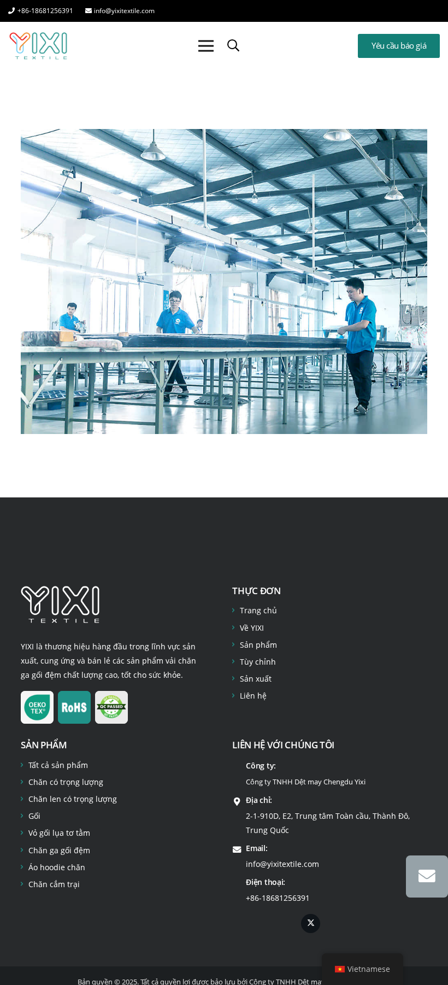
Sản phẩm (258, 645)
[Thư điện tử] (427, 876)
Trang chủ (258, 610)
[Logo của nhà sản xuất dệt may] (38, 46)
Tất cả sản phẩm (58, 765)
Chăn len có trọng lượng (72, 799)
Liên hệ (253, 695)
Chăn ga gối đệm (59, 850)
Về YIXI (252, 628)
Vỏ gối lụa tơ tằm (59, 833)
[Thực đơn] (206, 46)
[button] (233, 45)
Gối (34, 816)
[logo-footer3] (60, 604)
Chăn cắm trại (54, 884)
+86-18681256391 (278, 898)
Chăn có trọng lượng (65, 782)
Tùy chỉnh (258, 661)
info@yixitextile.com (282, 864)
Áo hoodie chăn (56, 867)
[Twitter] (310, 923)
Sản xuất (256, 678)
